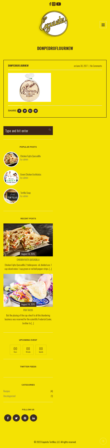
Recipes (6, 391)
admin (25, 159)
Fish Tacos (28, 310)
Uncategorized (9, 396)
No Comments (96, 66)
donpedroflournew (18, 65)
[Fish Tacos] (28, 290)
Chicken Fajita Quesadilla (30, 156)
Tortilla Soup (25, 192)
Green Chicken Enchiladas (30, 174)
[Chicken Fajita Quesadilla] (28, 239)
